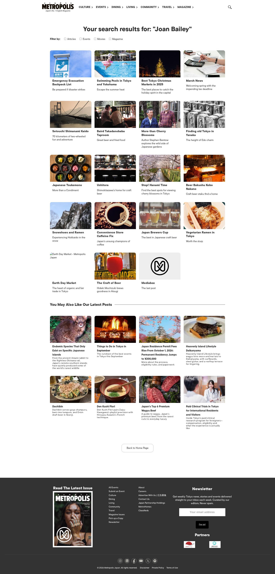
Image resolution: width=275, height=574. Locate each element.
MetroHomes (144, 507)
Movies (101, 39)
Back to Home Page (137, 448)
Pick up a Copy (116, 518)
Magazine (184, 7)
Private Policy (158, 567)
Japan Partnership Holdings (151, 503)
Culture (84, 7)
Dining (116, 7)
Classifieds (143, 510)
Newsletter (114, 522)
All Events (113, 487)
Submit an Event (117, 491)
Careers (142, 491)
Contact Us (143, 499)
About (141, 487)
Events (101, 7)
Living (130, 7)
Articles (71, 39)
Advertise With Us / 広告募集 (152, 495)
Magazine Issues (117, 514)
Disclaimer (144, 567)
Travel (167, 7)
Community (149, 7)
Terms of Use (172, 567)
